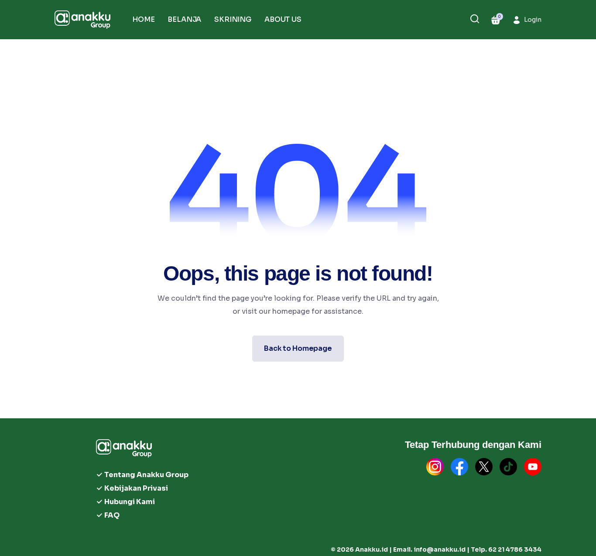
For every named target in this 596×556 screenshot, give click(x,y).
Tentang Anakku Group (146, 474)
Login (532, 20)
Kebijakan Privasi (136, 488)
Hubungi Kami (129, 501)
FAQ (112, 515)
